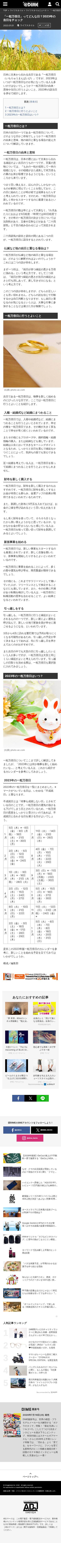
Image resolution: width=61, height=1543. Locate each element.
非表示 (33, 101)
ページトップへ (30, 1476)
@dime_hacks (32, 1138)
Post (30, 1098)
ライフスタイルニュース (36, 10)
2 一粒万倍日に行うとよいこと (21, 110)
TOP (5, 10)
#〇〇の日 (44, 25)
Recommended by (35, 1084)
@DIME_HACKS (46, 1130)
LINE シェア (43, 1098)
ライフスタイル (16, 10)
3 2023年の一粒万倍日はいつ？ (22, 114)
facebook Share (18, 1098)
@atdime (18, 1130)
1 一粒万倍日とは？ (15, 107)
